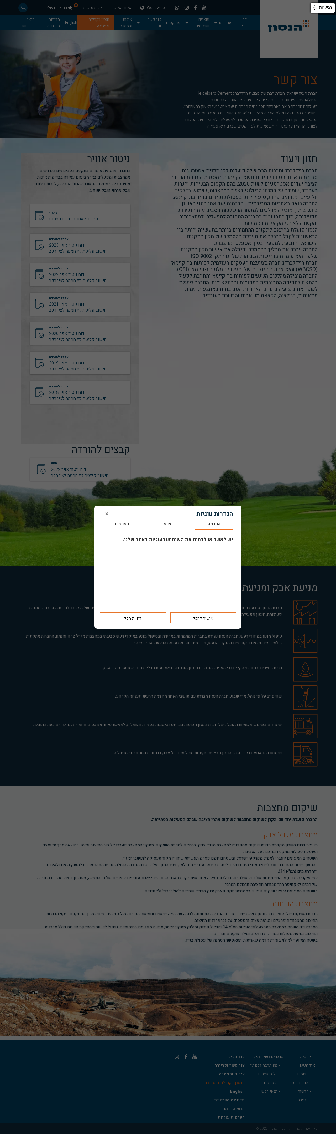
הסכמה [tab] (214, 524)
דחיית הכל (132, 618)
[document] (168, 567)
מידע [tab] (168, 524)
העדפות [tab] (122, 524)
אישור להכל (203, 618)
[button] (323, 8)
